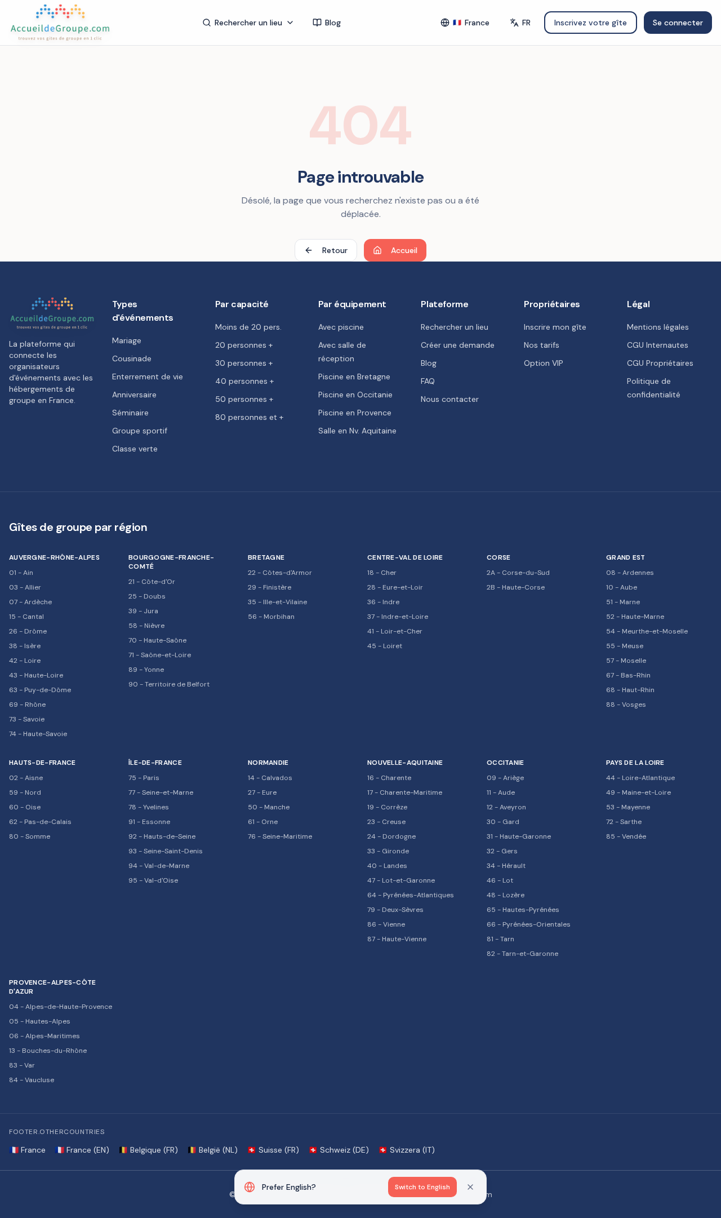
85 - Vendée (626, 836)
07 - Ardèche (30, 601)
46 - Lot (500, 880)
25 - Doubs (147, 596)
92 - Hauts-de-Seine (161, 836)
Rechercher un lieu (248, 22)
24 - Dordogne (391, 836)
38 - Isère (25, 645)
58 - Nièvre (146, 625)
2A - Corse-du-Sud (518, 572)
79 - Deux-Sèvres (395, 909)
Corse (499, 557)
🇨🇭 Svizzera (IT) (406, 1150)
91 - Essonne (149, 821)
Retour (335, 250)
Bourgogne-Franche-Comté (171, 562)
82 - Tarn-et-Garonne (522, 953)
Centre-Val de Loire (405, 557)
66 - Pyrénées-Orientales (529, 924)
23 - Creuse (386, 821)
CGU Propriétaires (660, 363)
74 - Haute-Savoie (38, 733)
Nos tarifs (541, 345)
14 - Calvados (270, 777)
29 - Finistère (269, 587)
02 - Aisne (26, 777)
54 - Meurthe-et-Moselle (647, 631)
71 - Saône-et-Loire (159, 654)
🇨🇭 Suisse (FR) (273, 1150)
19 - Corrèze (387, 807)
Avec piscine (341, 327)
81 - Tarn (500, 939)
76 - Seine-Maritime (280, 836)
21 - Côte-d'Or (151, 581)
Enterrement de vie (147, 376)
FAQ (428, 381)
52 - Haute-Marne (635, 616)
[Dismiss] (470, 1187)
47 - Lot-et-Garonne (401, 880)
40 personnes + (244, 381)
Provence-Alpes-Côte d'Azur (52, 987)
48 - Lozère (505, 895)
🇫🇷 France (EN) (82, 1150)
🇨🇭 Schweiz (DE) (338, 1150)
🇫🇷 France (27, 1150)
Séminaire (130, 413)
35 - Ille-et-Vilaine (277, 601)
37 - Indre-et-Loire (397, 616)
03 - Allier (25, 587)
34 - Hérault (506, 865)
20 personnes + (244, 345)
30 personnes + (244, 363)
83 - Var (22, 1065)
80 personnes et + (249, 417)
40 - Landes (387, 865)
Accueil (404, 250)
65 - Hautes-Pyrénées (523, 909)
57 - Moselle (626, 660)
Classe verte (135, 449)
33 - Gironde (388, 851)
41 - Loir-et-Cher (394, 631)
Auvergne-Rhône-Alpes (54, 557)
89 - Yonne (146, 669)
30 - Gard (503, 821)
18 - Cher (382, 572)
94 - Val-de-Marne (158, 865)
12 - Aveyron (506, 807)
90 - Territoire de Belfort (169, 684)
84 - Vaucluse (31, 1079)
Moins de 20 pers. (248, 327)
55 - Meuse (624, 645)
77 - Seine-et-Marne (160, 792)
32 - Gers (502, 851)
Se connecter (678, 22)
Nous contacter (450, 399)
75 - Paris (143, 777)
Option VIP (543, 363)
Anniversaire (134, 394)
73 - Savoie (26, 719)
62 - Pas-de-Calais (40, 821)
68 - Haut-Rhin (630, 689)
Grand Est (626, 557)
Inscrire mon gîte (555, 327)
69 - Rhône (27, 704)
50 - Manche (269, 807)
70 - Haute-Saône (157, 640)
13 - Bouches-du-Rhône (48, 1050)
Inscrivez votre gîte (590, 22)
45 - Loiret (384, 645)
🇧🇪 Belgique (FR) (148, 1150)
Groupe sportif (139, 431)
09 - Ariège (505, 777)
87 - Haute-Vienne (396, 939)
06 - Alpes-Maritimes (44, 1035)
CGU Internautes (657, 345)
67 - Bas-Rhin (628, 675)
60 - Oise (25, 807)
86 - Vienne (386, 924)
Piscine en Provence (354, 413)
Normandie (268, 762)
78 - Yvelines (148, 807)
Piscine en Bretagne (354, 376)
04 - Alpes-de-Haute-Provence (60, 1006)
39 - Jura (143, 610)
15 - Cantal (26, 616)
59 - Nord (25, 792)
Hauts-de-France (42, 762)
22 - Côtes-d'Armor (280, 572)
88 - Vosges (626, 704)
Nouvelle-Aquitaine (405, 762)
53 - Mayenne (628, 807)
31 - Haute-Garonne (519, 836)
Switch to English (422, 1187)
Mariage (126, 340)
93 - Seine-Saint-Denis (165, 851)
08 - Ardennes (630, 572)
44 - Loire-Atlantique (640, 777)
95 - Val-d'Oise (153, 880)
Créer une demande (458, 345)
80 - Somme (29, 836)
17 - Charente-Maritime (404, 792)
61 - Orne (263, 821)
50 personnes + (244, 399)
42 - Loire (25, 660)
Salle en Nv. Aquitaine (357, 431)
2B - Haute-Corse (516, 587)
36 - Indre (383, 601)
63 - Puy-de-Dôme (40, 689)
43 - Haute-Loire (36, 675)
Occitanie (505, 762)
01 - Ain (21, 572)
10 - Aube (621, 587)
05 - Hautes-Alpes (39, 1021)
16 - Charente (389, 777)
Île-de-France (155, 762)
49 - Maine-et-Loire (638, 792)
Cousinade (132, 358)
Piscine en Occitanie (355, 394)
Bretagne (266, 557)
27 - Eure (262, 792)
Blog (333, 22)
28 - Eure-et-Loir (395, 587)
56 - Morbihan (271, 616)
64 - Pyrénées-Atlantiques (410, 895)
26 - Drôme (28, 631)
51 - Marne (623, 601)
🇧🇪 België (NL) (212, 1150)
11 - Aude (501, 792)
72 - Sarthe (624, 821)
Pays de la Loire (635, 762)
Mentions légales (658, 327)
